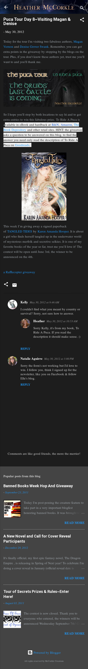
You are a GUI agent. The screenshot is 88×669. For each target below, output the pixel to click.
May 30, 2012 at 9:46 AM (44, 302)
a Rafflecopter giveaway (19, 272)
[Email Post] (14, 286)
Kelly (24, 302)
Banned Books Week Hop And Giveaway (38, 486)
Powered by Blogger (47, 652)
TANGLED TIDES (19, 231)
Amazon (66, 124)
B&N (55, 124)
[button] (82, 20)
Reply (25, 348)
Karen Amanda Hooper (53, 231)
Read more (75, 522)
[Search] (82, 8)
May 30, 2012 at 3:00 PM (59, 359)
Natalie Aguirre (32, 358)
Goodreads (22, 145)
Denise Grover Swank (34, 46)
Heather (39, 321)
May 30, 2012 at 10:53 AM (62, 321)
